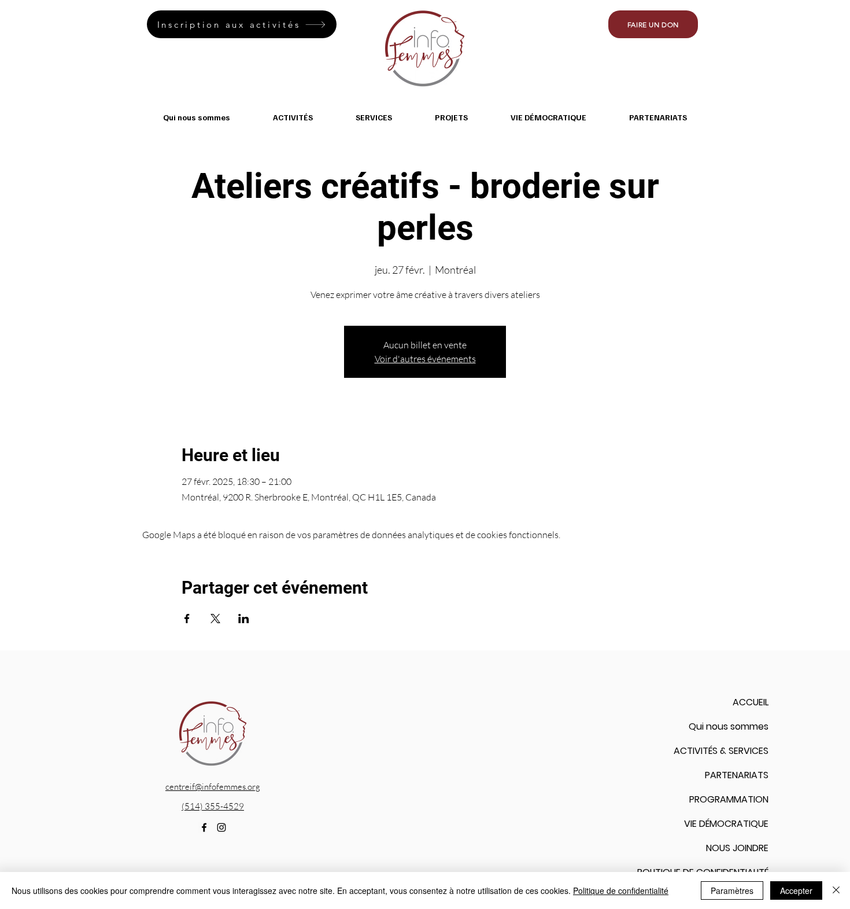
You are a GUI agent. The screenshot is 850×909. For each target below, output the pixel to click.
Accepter (796, 890)
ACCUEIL (750, 702)
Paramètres (732, 890)
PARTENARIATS (736, 775)
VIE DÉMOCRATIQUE (726, 823)
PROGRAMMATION (728, 799)
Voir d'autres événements (425, 359)
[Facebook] (204, 827)
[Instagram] (221, 827)
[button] (293, 117)
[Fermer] (836, 890)
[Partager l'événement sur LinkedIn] (243, 618)
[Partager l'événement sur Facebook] (187, 618)
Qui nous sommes (728, 726)
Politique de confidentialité (620, 890)
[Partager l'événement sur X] (215, 618)
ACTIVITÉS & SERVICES (721, 750)
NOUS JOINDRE (737, 848)
